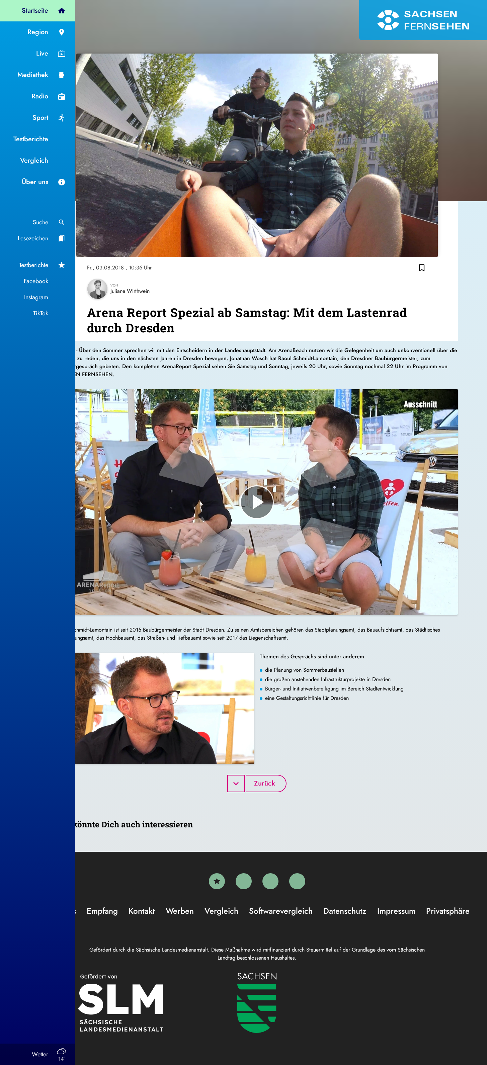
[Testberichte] (217, 881)
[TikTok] (297, 881)
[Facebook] (244, 881)
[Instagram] (270, 881)
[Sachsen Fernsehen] (423, 20)
